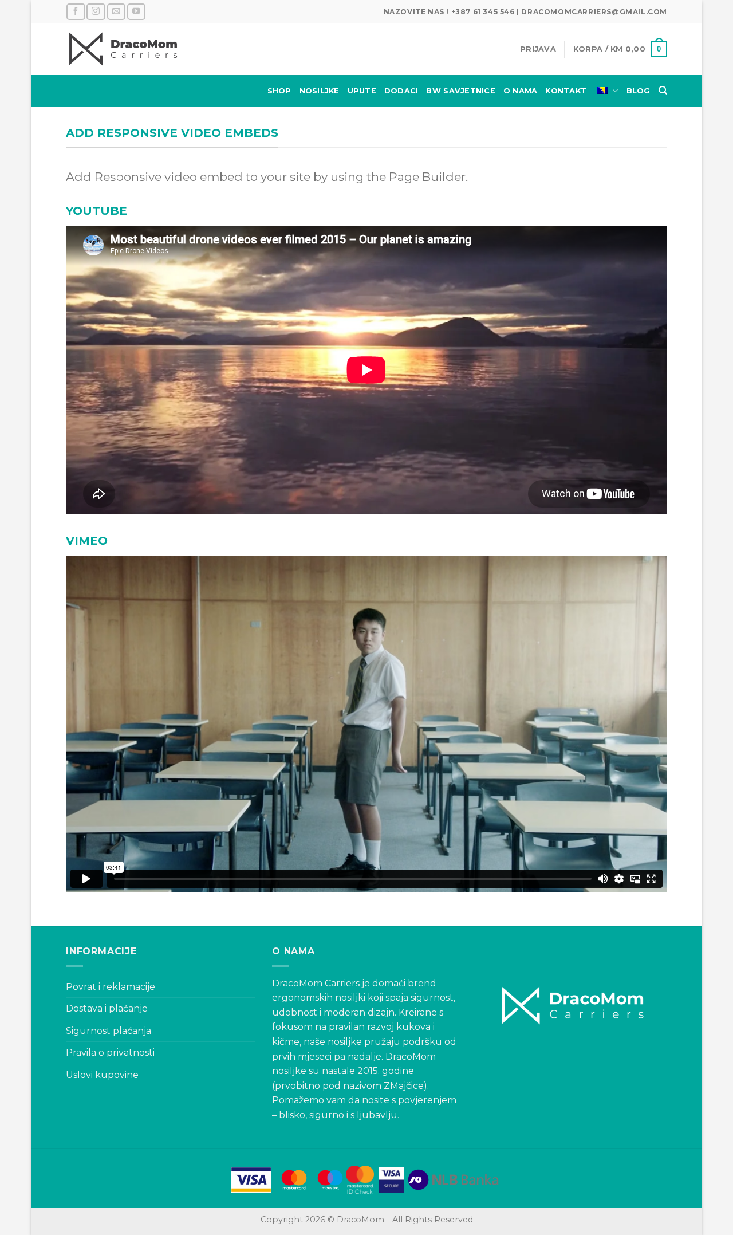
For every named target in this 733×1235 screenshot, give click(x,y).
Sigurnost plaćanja (108, 1030)
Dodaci (401, 90)
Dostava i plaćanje (107, 1008)
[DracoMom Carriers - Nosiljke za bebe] (123, 49)
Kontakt (565, 90)
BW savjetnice (460, 90)
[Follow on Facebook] (75, 11)
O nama (520, 90)
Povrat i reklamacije (110, 986)
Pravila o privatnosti (110, 1052)
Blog (638, 90)
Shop (279, 90)
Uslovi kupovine (102, 1074)
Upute (362, 90)
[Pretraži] (663, 90)
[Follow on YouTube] (136, 11)
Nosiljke (319, 90)
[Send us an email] (116, 11)
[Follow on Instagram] (95, 11)
